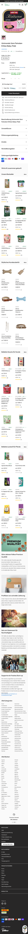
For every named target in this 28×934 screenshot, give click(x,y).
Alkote (2, 763)
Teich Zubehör (18, 742)
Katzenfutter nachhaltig (6, 723)
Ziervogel (17, 723)
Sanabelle (17, 796)
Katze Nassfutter (5, 727)
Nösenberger (17, 779)
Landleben (17, 769)
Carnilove (3, 396)
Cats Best (3, 785)
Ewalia (2, 798)
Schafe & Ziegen (18, 749)
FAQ (2, 858)
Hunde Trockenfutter (6, 709)
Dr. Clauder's (18, 368)
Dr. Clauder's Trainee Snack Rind (20, 371)
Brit (2, 779)
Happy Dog (3, 218)
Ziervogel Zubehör (19, 727)
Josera (3, 517)
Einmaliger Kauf (8, 84)
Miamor (16, 774)
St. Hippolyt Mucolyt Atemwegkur (20, 221)
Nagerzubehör (18, 718)
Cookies (3, 841)
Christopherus (18, 427)
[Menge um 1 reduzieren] (11, 78)
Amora (2, 767)
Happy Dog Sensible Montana (6, 221)
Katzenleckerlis (4, 729)
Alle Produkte (4, 884)
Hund (2, 703)
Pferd (2, 734)
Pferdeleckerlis (4, 747)
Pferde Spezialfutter (5, 745)
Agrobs (17, 191)
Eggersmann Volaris (5, 796)
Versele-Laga (18, 805)
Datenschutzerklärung (7, 832)
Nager (16, 714)
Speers (16, 799)
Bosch (2, 776)
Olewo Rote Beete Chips (20, 519)
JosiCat (16, 763)
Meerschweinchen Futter (20, 711)
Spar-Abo (9, 88)
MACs (16, 770)
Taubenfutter (18, 734)
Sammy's (16, 794)
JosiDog (16, 765)
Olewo (17, 517)
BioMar (3, 772)
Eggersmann (4, 794)
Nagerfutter (17, 716)
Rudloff (16, 790)
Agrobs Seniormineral (21, 193)
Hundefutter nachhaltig (6, 707)
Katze (2, 720)
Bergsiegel (3, 770)
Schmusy (17, 798)
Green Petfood (4, 803)
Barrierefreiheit (5, 839)
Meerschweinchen (19, 709)
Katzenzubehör (4, 732)
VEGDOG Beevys (5, 248)
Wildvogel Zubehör (19, 732)
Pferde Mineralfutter (6, 742)
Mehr (25, 174)
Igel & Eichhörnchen (19, 720)
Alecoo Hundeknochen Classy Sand (5, 283)
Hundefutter (4, 705)
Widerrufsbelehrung (6, 837)
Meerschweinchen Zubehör (21, 712)
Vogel (16, 722)
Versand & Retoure (6, 856)
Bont (2, 774)
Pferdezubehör (4, 749)
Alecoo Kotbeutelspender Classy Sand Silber (20, 283)
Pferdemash (4, 743)
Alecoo (3, 279)
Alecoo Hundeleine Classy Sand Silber (6, 336)
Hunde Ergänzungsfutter (7, 716)
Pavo (16, 785)
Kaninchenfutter (18, 705)
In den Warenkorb (14, 93)
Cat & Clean (4, 783)
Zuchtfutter (17, 740)
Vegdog (16, 803)
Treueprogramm (5, 861)
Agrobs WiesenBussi (6, 465)
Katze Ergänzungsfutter (6, 731)
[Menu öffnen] (2, 4)
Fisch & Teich (17, 736)
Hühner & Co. (18, 747)
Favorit (17, 463)
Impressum (4, 834)
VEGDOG (3, 191)
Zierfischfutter (18, 738)
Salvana (16, 792)
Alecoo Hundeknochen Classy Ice (19, 310)
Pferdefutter (4, 736)
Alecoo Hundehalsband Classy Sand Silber (20, 337)
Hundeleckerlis (4, 714)
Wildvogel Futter (18, 731)
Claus (2, 789)
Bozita (2, 778)
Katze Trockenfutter (5, 725)
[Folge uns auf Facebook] (2, 904)
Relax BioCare (18, 787)
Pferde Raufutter (5, 738)
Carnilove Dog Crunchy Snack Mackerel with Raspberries (5, 401)
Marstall (16, 772)
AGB (2, 830)
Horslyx (3, 808)
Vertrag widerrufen (8, 844)
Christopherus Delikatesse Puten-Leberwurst (20, 431)
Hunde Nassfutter (5, 711)
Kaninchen (17, 703)
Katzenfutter (4, 722)
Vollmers (16, 807)
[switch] (25, 932)
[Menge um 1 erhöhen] (18, 78)
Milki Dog (17, 778)
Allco (2, 765)
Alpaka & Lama (18, 745)
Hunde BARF (4, 712)
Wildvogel (17, 729)
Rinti (16, 789)
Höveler (17, 489)
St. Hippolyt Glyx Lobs (6, 491)
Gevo (2, 801)
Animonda (4, 49)
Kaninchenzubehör (19, 707)
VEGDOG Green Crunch (5, 193)
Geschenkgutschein (6, 886)
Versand (22, 67)
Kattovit (16, 767)
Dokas (2, 790)
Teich (2, 879)
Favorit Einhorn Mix (20, 465)
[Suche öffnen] (19, 4)
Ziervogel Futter (18, 725)
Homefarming (18, 743)
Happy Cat (3, 805)
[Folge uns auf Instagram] (5, 904)
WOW (16, 808)
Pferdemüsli (4, 740)
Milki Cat (16, 776)
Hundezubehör (4, 718)
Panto (16, 783)
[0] (25, 4)
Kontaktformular (5, 854)
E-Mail (3, 852)
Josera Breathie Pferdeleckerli (5, 519)
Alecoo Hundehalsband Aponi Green (7, 310)
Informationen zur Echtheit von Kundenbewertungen (9, 694)
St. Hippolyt (17, 218)
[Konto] (22, 4)
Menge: (3, 78)
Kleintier (3, 751)
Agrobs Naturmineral (20, 248)
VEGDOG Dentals (5, 429)
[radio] (3, 84)
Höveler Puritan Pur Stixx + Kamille (20, 492)
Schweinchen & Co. (19, 751)
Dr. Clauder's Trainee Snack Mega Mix (20, 399)
